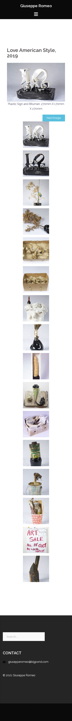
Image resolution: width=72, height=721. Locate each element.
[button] (53, 118)
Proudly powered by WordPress (23, 709)
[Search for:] (24, 636)
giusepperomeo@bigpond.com (28, 661)
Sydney (61, 709)
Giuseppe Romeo (36, 6)
